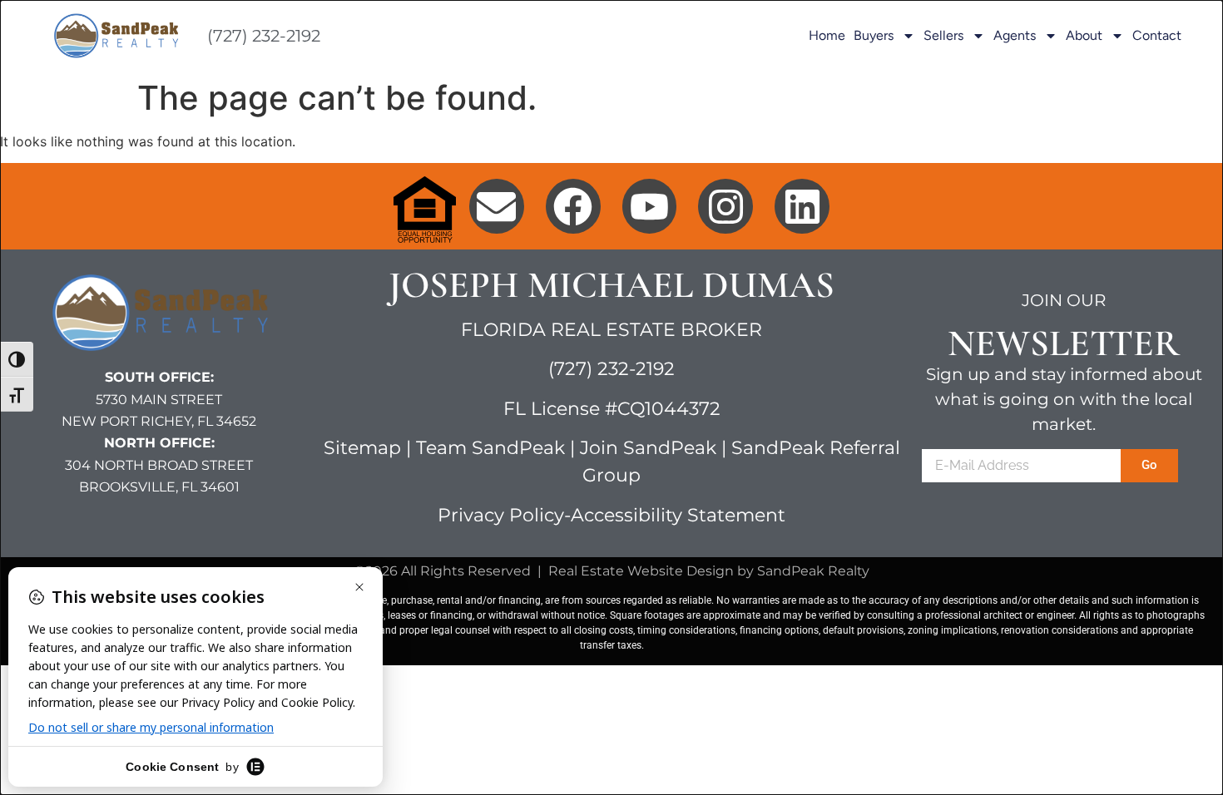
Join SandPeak (650, 448)
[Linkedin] (802, 206)
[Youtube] (649, 206)
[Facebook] (573, 206)
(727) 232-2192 (263, 36)
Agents (1014, 35)
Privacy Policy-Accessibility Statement (611, 515)
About (1084, 35)
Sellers (943, 35)
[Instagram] (725, 206)
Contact (1156, 35)
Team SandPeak (490, 448)
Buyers (874, 35)
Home (827, 35)
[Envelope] (496, 206)
